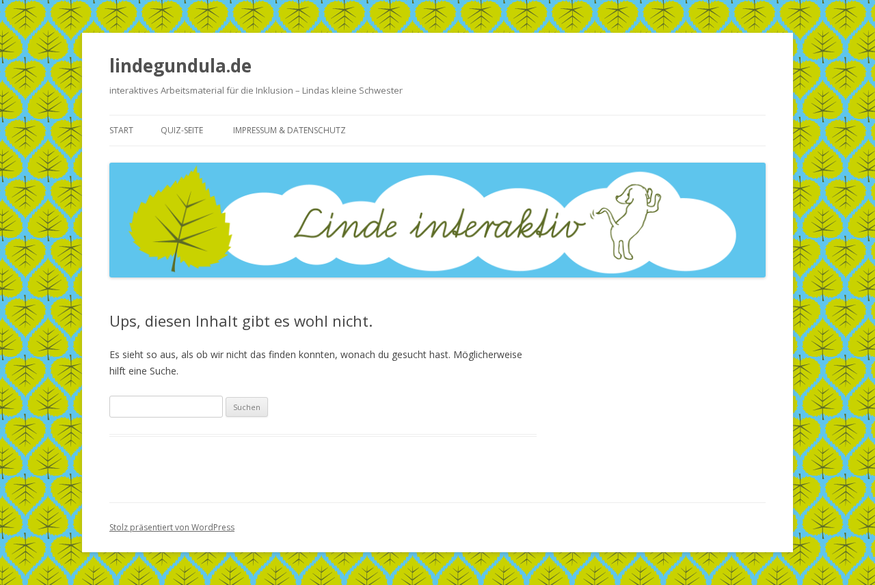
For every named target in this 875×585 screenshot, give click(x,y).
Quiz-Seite (182, 130)
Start (121, 130)
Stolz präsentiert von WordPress (171, 527)
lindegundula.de (180, 65)
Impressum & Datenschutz (289, 130)
